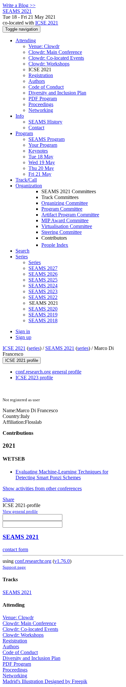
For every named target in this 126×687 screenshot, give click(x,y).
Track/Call (26, 180)
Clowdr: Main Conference (55, 52)
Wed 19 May (41, 162)
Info (20, 116)
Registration (40, 75)
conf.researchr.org (33, 561)
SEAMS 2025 (43, 280)
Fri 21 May (39, 174)
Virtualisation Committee (66, 226)
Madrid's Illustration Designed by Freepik (45, 681)
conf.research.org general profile (48, 371)
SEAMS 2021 (59, 348)
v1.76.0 (62, 561)
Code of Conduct (46, 87)
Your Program (42, 145)
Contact (36, 127)
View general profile (20, 511)
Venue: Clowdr (43, 46)
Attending (26, 40)
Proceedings (40, 104)
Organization (29, 185)
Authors (36, 81)
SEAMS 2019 (43, 314)
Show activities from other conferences (42, 488)
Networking (40, 110)
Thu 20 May (41, 168)
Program (24, 133)
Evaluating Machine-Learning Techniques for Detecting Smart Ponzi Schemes (62, 474)
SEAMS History (45, 121)
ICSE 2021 (46, 22)
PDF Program (42, 98)
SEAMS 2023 (43, 291)
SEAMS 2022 (43, 297)
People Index (54, 245)
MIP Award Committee (65, 220)
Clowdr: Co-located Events (56, 58)
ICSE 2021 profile (21, 360)
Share (8, 499)
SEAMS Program (46, 139)
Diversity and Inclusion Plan (57, 92)
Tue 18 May (40, 156)
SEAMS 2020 (43, 309)
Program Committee (61, 209)
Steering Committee (61, 232)
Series (34, 262)
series (34, 348)
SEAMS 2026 (43, 274)
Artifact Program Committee (70, 214)
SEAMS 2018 (43, 320)
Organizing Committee (64, 203)
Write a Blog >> (19, 5)
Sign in (23, 331)
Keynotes (38, 151)
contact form (15, 549)
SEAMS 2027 (43, 268)
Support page (14, 567)
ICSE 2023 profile (34, 377)
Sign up (23, 337)
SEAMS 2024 (43, 285)
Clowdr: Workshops (48, 63)
